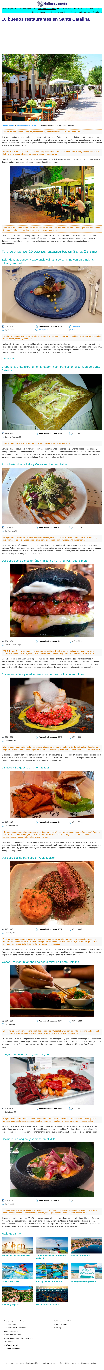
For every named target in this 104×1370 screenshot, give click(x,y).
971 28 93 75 (44, 330)
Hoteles (81, 9)
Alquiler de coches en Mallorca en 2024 (19, 1338)
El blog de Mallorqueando (80, 12)
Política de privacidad (62, 1321)
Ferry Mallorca (9, 1341)
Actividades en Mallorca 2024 (15, 1328)
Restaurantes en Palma (47, 9)
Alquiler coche (67, 9)
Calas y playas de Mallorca (14, 1321)
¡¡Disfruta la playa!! (58, 12)
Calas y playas (7, 9)
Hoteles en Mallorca (11, 1331)
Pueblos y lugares (25, 9)
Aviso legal (58, 1328)
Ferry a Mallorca (38, 12)
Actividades (94, 9)
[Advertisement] (52, 39)
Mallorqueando (8, 126)
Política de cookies (61, 1324)
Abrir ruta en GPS (8, 358)
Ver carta (75, 330)
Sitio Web (76, 326)
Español (96, 12)
